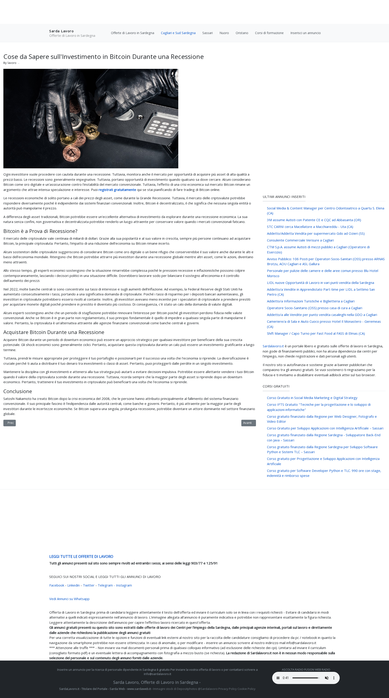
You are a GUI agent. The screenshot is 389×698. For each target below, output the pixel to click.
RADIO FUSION (304, 670)
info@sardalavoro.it (157, 674)
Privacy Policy (227, 689)
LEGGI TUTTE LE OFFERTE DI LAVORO (81, 556)
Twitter (89, 585)
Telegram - (106, 585)
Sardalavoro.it (273, 346)
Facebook (57, 585)
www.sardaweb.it (139, 689)
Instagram (124, 585)
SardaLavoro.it (69, 689)
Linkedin (74, 585)
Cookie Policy (246, 689)
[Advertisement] (194, 12)
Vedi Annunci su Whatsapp (69, 598)
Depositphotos (187, 689)
